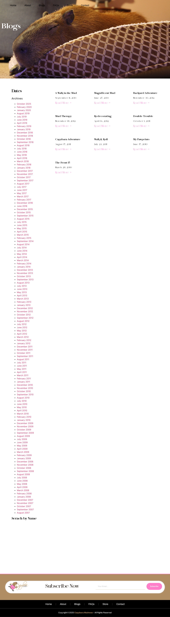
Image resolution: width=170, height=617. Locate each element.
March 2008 (23, 490)
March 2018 (23, 161)
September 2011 (25, 356)
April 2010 (22, 410)
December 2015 (25, 209)
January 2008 (24, 496)
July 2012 (22, 324)
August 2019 (23, 113)
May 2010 (22, 407)
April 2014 (22, 257)
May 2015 (22, 228)
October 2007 (24, 506)
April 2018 (22, 158)
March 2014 (23, 260)
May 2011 (21, 369)
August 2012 (23, 321)
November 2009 (25, 426)
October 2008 (24, 468)
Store (70, 5)
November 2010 (25, 388)
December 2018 (25, 132)
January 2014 (23, 266)
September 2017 (25, 180)
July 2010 (22, 401)
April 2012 (22, 333)
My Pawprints (141, 139)
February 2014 (24, 263)
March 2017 (23, 196)
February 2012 (24, 340)
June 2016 (22, 206)
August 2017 (23, 183)
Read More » (63, 103)
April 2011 (22, 372)
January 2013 (23, 305)
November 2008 (25, 464)
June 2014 (22, 250)
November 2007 (25, 503)
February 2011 (24, 378)
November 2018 (25, 135)
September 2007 (25, 509)
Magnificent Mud (104, 93)
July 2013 (22, 286)
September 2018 (25, 142)
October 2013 (24, 276)
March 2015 (23, 234)
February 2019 (24, 126)
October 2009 (24, 429)
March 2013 (23, 298)
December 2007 (25, 500)
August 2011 (23, 359)
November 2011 (25, 349)
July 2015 (22, 222)
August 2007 (23, 512)
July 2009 (22, 439)
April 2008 (22, 487)
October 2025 (24, 103)
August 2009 (23, 436)
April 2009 (22, 448)
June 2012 (22, 327)
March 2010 (23, 413)
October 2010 (24, 391)
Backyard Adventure (145, 93)
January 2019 (23, 129)
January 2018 (23, 167)
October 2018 (24, 139)
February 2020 (24, 107)
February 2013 (24, 302)
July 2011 (21, 362)
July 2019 (22, 116)
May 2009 (22, 445)
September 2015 (25, 215)
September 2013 (25, 279)
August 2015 (23, 218)
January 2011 (23, 381)
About (27, 5)
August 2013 (23, 282)
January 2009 (24, 458)
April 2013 (22, 295)
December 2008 (25, 461)
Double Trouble (143, 116)
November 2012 (25, 311)
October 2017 (24, 177)
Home (13, 5)
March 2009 (23, 452)
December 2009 (25, 423)
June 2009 (22, 442)
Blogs (42, 5)
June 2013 (22, 289)
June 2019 (22, 119)
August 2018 (23, 145)
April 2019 (22, 123)
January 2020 (24, 110)
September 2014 (25, 241)
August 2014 (23, 244)
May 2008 (22, 484)
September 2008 (25, 471)
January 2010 (23, 420)
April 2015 (22, 231)
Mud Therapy (63, 116)
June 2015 (22, 225)
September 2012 (25, 317)
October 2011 (23, 353)
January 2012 (23, 343)
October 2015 (24, 212)
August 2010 (23, 397)
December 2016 (25, 202)
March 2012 (23, 337)
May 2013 (22, 292)
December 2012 (25, 308)
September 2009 (25, 432)
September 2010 (25, 394)
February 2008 (24, 493)
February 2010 (24, 417)
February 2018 (24, 164)
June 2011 (22, 365)
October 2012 (24, 314)
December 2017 (25, 171)
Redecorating (102, 116)
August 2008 (23, 474)
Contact (85, 5)
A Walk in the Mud (66, 93)
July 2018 (22, 148)
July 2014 (22, 247)
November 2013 (25, 273)
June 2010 (22, 404)
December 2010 (25, 385)
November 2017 (25, 174)
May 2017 (22, 193)
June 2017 (22, 190)
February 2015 (24, 238)
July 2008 (22, 477)
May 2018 (22, 155)
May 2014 (22, 254)
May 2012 (22, 330)
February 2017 (24, 199)
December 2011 (24, 346)
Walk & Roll (101, 139)
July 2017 (21, 187)
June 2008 (22, 480)
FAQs (56, 5)
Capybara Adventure (67, 139)
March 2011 (22, 375)
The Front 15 (62, 162)
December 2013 (25, 270)
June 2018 (22, 151)
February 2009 (24, 455)
